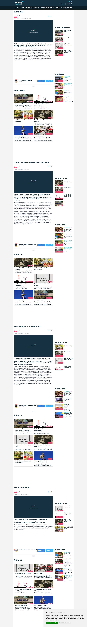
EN (59, 3)
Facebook (40, 80)
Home (22, 7)
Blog (19, 15)
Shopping (43, 7)
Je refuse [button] (55, 622)
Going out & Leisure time (66, 7)
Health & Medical (50, 7)
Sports (57, 7)
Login (62, 3)
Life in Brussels (28, 7)
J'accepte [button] (49, 622)
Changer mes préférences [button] (64, 622)
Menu (18, 7)
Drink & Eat (36, 7)
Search (70, 1)
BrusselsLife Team (21, 18)
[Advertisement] (33, 69)
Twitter (48, 80)
